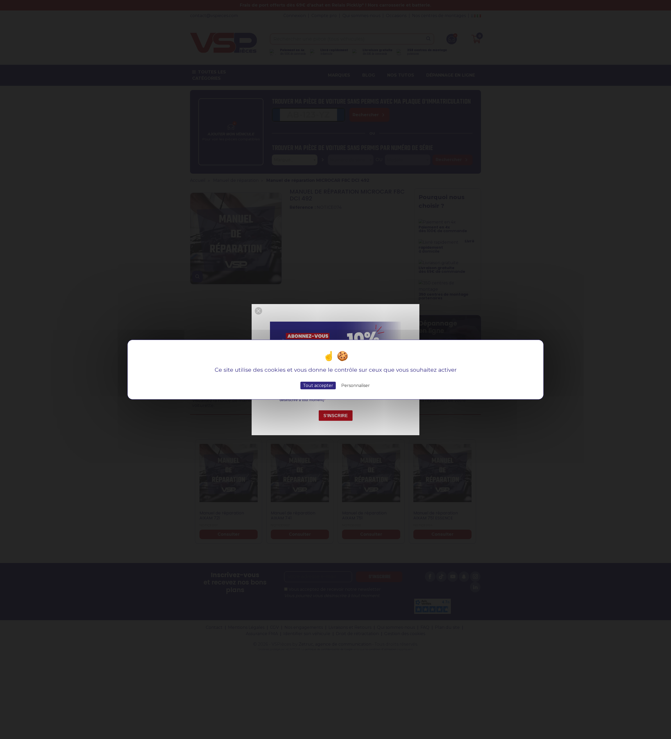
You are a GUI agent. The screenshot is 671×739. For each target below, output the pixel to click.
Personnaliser (355, 385)
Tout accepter (318, 385)
